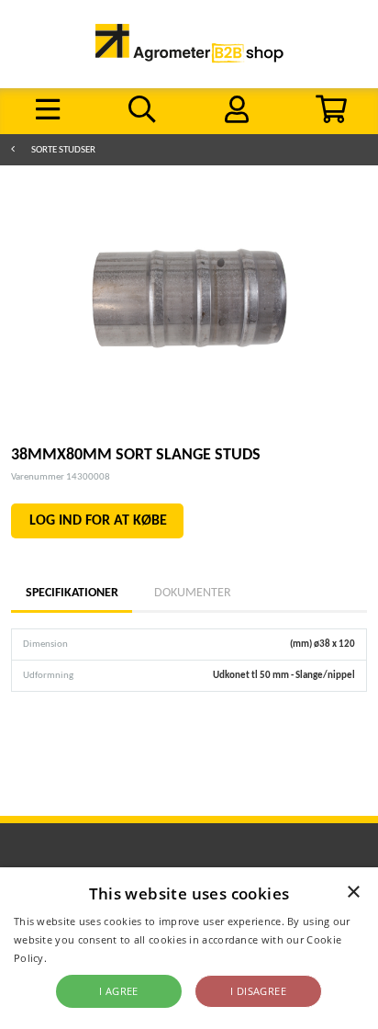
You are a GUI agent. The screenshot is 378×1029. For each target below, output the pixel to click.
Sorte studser (63, 150)
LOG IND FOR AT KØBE (98, 521)
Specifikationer (71, 593)
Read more (77, 958)
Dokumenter (192, 593)
